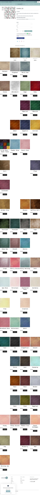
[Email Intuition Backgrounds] (30, 481)
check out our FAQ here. (32, 19)
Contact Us (12, 481)
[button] (9, 4)
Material (17, 22)
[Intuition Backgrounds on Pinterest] (34, 481)
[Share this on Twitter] (17, 41)
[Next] (15, 13)
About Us (12, 478)
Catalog (21, 481)
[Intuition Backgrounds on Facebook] (31, 481)
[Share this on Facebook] (19, 41)
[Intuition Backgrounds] (20, 4)
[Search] (38, 4)
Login (36, 1)
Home (21, 478)
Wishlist (7, 1)
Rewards (10, 1)
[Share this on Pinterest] (21, 41)
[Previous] (4, 13)
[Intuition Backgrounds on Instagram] (33, 481)
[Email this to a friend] (24, 41)
